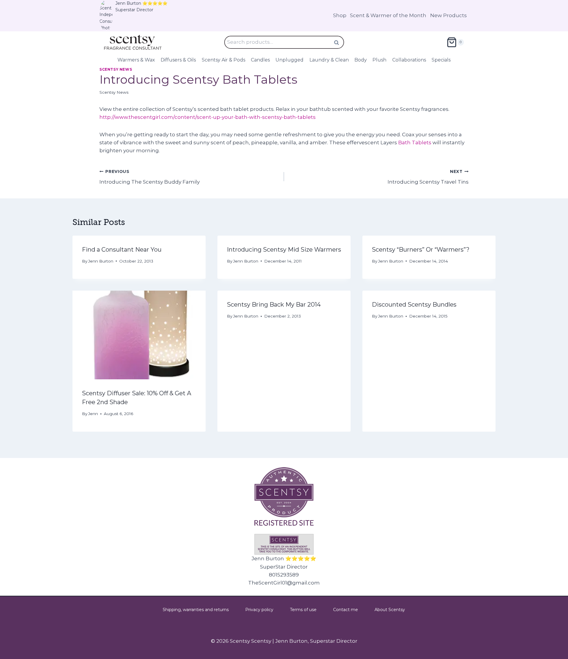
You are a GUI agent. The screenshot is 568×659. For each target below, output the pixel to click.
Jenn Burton (100, 261)
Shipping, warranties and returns (196, 609)
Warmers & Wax (136, 60)
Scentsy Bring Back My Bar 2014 (274, 304)
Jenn (93, 413)
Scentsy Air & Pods (223, 60)
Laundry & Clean (329, 60)
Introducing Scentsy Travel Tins (428, 177)
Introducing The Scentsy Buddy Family (149, 177)
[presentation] (139, 335)
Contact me (345, 609)
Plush (379, 60)
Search (338, 42)
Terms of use (303, 609)
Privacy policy (259, 609)
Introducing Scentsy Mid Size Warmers (284, 249)
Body (360, 60)
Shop (339, 15)
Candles (260, 60)
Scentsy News (115, 69)
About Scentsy (390, 609)
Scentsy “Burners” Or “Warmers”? (420, 249)
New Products (448, 15)
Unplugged (289, 60)
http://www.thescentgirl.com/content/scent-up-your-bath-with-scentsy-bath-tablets (207, 117)
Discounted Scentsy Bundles (414, 304)
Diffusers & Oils (178, 60)
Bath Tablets (414, 142)
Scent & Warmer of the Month (388, 15)
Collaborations (409, 60)
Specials (441, 60)
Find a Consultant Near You (122, 249)
